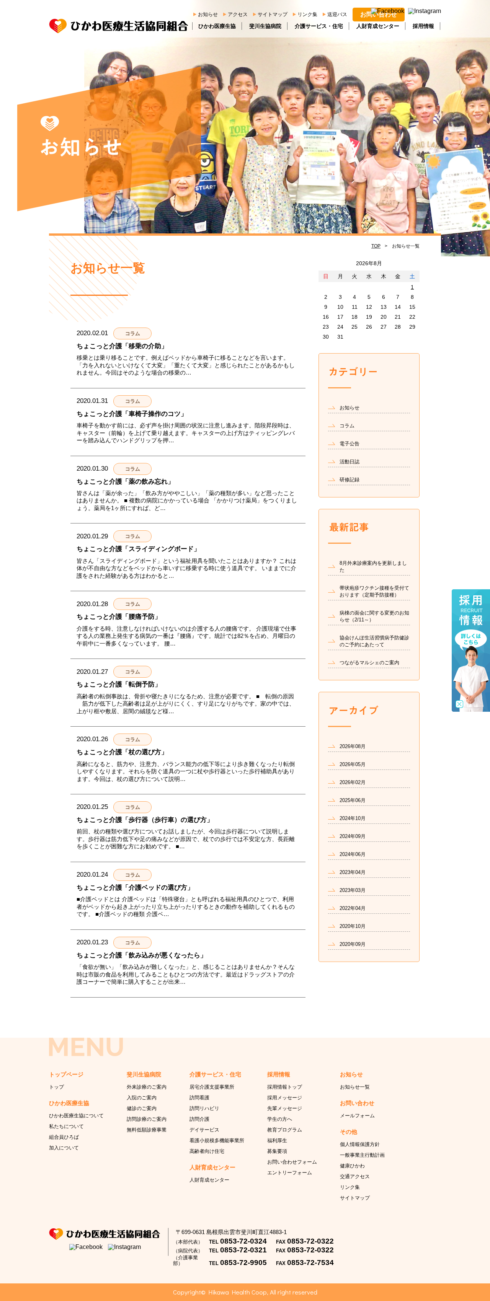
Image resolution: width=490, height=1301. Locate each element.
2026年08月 (353, 746)
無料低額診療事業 (147, 1130)
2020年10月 (353, 926)
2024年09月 (353, 836)
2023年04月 (353, 872)
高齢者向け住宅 (206, 1151)
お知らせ (208, 14)
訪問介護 (199, 1119)
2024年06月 (353, 854)
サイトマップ (272, 14)
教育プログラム (284, 1130)
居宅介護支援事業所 (211, 1087)
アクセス (238, 14)
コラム (347, 426)
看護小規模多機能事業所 (216, 1140)
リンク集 (307, 14)
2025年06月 (353, 800)
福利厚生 (277, 1140)
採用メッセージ (284, 1097)
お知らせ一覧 (355, 1087)
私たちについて (66, 1126)
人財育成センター (377, 26)
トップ (56, 1087)
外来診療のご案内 (147, 1087)
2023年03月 (353, 890)
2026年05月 (353, 764)
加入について (64, 1148)
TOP (376, 246)
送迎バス (337, 14)
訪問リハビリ (204, 1108)
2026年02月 (353, 782)
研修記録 (349, 480)
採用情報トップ (284, 1087)
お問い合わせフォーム (292, 1162)
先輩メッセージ (284, 1108)
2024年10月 (353, 818)
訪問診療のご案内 (147, 1119)
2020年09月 (353, 944)
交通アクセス (355, 1176)
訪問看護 (199, 1097)
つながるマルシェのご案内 (369, 662)
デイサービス (204, 1130)
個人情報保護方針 (360, 1144)
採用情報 (423, 26)
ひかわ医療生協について (76, 1115)
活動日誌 (349, 462)
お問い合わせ (378, 14)
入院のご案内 (142, 1097)
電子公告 (349, 444)
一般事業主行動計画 (362, 1155)
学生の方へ (279, 1119)
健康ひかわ (352, 1166)
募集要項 (277, 1151)
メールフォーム (357, 1115)
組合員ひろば (64, 1137)
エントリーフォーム (289, 1172)
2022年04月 (353, 908)
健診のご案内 (142, 1108)
